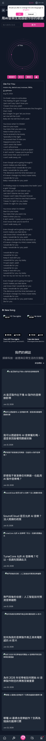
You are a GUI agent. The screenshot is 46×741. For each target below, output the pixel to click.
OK (19, 14)
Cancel (31, 14)
